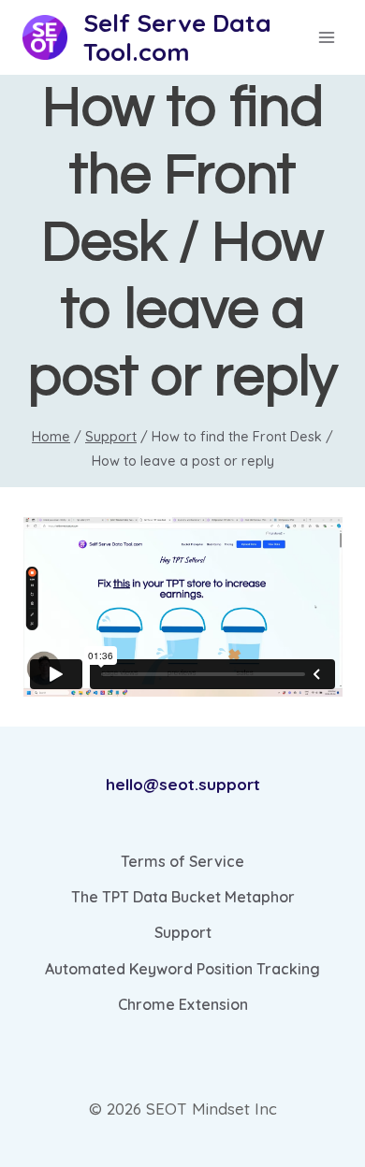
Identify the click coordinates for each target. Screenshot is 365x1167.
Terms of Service (182, 861)
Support (183, 932)
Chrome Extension (183, 1004)
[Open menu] (327, 37)
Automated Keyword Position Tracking (182, 968)
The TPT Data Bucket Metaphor (183, 896)
